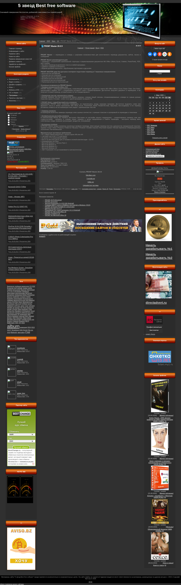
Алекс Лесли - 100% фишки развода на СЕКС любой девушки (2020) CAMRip (160, 419)
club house (23, 330)
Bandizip (18, 311)
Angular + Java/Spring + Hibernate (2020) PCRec (160, 496)
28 (166, 111)
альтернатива (20, 293)
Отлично (13, 115)
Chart (26, 306)
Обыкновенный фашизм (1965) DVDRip (160, 530)
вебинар (18, 286)
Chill (15, 306)
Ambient (10, 306)
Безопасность (14, 79)
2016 (29, 327)
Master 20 (105, 189)
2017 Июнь (151, 132)
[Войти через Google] (164, 54)
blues (20, 302)
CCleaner (22, 297)
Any (13, 311)
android (16, 297)
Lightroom (24, 312)
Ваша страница (159, 192)
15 (169, 105)
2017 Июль (151, 134)
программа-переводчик (89, 189)
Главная (80, 48)
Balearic (14, 332)
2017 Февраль (152, 125)
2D (20, 323)
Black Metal (27, 318)
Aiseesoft (16, 300)
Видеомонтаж (27, 302)
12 (160, 105)
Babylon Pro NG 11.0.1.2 (53, 208)
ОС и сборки (13, 92)
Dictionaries (117, 189)
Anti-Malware (30, 300)
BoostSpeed (18, 298)
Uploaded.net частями (90, 185)
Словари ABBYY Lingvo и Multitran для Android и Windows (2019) (67, 205)
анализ (17, 307)
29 (169, 111)
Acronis (22, 300)
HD (21, 307)
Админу (42, 236)
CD (30, 286)
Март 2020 (160, 95)
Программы (13, 95)
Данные (31, 316)
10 (153, 105)
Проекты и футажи (15, 98)
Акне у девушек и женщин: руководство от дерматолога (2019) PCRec (159, 462)
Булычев (10, 288)
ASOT (9, 330)
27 (163, 111)
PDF (33, 286)
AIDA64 (9, 307)
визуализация (12, 314)
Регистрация (89, 48)
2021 (17, 323)
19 (160, 108)
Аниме (25, 288)
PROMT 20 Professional (53, 200)
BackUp (10, 297)
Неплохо (13, 120)
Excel (33, 311)
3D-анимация (22, 314)
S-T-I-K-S (10, 291)
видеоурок (25, 286)
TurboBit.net (91, 178)
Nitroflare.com (90, 175)
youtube (24, 319)
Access (30, 312)
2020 (14, 318)
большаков (16, 290)
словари (99, 189)
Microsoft (18, 304)
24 (153, 111)
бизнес (9, 318)
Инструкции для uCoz (153, 154)
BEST (27, 321)
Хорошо (13, 117)
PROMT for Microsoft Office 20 (55, 212)
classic (9, 302)
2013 (33, 327)
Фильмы (169, 527)
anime (30, 288)
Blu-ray (30, 330)
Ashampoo (10, 295)
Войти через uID (160, 48)
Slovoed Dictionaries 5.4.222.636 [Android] (59, 203)
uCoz (90, 582)
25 (156, 111)
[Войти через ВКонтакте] (150, 54)
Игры (11, 87)
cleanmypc (30, 307)
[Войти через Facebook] (155, 54)
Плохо (12, 122)
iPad (24, 307)
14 (166, 105)
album (13, 326)
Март (53, 41)
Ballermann (11, 323)
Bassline (10, 319)
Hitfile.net (91, 182)
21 (166, 108)
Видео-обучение (166, 415)
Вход (97, 48)
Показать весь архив (159, 138)
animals (19, 288)
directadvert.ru (156, 302)
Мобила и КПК (14, 90)
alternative (21, 332)
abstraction (17, 319)
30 (150, 113)
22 (169, 108)
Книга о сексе (158, 565)
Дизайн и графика (15, 84)
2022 (23, 323)
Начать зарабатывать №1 (159, 247)
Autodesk (15, 316)
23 (150, 111)
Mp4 (26, 316)
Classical (17, 312)
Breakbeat (15, 330)
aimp (22, 306)
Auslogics (10, 298)
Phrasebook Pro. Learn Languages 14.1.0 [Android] (62, 210)
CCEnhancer (25, 311)
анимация (23, 327)
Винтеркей (31, 290)
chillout (24, 304)
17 (153, 108)
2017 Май (150, 130)
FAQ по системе (151, 152)
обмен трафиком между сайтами (12, 584)
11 (156, 105)
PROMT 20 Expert (51, 201)
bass (19, 306)
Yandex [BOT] (12, 161)
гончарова (17, 291)
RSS (102, 48)
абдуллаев (11, 293)
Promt (111, 189)
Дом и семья (168, 563)
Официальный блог (153, 149)
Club (27, 332)
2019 (8, 332)
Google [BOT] (23, 161)
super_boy (74, 189)
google (9, 309)
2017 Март (151, 127)
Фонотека (12, 101)
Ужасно (13, 124)
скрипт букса (150, 334)
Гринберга (25, 291)
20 (163, 108)
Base (19, 309)
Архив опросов (25, 129)
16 (150, 108)
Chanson (15, 321)
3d (13, 307)
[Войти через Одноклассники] (169, 54)
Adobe (28, 297)
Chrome (15, 309)
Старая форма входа (159, 59)
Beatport (22, 321)
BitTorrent (28, 293)
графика (10, 300)
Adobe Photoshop (28, 295)
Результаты (16, 129)
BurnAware (11, 304)
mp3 (15, 288)
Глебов (9, 290)
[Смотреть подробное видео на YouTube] (33, 464)
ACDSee (15, 302)
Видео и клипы (14, 82)
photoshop (18, 295)
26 (58, 41)
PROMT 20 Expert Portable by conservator (60, 207)
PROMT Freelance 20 (52, 213)
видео (30, 304)
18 (156, 108)
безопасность (28, 298)
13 (163, 105)
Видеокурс (11, 286)
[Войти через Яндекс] (160, 54)
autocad (22, 316)
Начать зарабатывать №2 (159, 256)
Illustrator (19, 318)
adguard (32, 306)
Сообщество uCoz (152, 151)
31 (153, 113)
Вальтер (24, 290)
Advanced (10, 312)
